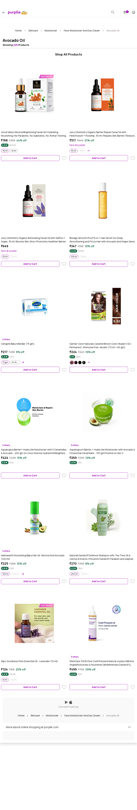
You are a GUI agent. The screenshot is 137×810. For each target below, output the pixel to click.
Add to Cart (30, 158)
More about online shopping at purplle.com (32, 727)
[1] (125, 12)
